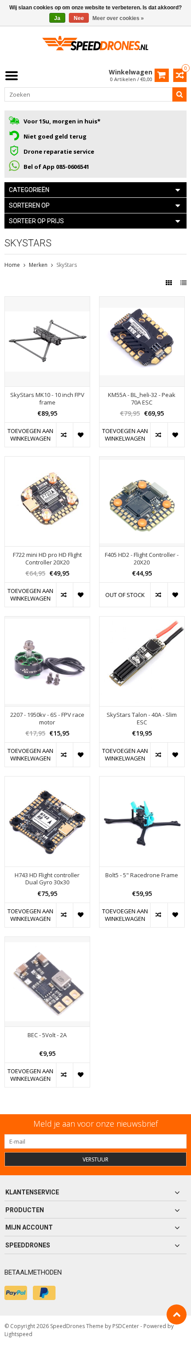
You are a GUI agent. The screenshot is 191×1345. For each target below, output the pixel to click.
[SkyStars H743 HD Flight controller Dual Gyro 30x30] (47, 781)
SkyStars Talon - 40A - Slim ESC (142, 718)
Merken (38, 265)
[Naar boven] (177, 1314)
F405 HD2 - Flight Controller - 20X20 (142, 558)
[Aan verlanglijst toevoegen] (81, 435)
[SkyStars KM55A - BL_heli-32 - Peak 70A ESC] (141, 301)
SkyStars (66, 265)
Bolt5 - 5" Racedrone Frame (141, 875)
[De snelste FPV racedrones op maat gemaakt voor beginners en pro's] (95, 46)
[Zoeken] (179, 94)
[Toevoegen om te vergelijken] (64, 435)
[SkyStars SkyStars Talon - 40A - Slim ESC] (141, 621)
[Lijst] (183, 282)
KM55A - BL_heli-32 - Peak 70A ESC (141, 398)
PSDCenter (125, 1326)
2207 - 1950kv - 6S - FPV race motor (47, 718)
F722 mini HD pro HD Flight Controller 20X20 (47, 558)
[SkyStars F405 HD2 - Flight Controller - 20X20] (141, 461)
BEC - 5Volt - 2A (47, 1035)
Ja (57, 18)
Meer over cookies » (118, 18)
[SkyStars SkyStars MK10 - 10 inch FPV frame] (47, 301)
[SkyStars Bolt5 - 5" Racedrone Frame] (141, 781)
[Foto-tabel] (170, 282)
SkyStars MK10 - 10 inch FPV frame (47, 398)
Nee (79, 18)
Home (12, 265)
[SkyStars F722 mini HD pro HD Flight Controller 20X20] (47, 461)
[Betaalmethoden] (15, 1293)
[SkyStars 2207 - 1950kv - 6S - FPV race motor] (47, 621)
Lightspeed (18, 1334)
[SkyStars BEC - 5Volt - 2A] (47, 941)
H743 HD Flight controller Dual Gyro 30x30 (47, 879)
